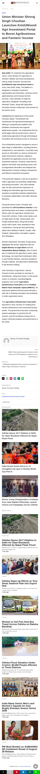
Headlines (5, 535)
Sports (4, 699)
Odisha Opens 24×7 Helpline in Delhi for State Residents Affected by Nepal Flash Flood (19, 436)
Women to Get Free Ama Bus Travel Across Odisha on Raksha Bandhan (20, 624)
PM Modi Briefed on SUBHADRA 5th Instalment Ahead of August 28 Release (20, 749)
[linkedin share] (15, 378)
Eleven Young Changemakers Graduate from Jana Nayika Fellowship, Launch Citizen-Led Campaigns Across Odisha (20, 502)
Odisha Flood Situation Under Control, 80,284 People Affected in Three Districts (19, 665)
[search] (37, 3)
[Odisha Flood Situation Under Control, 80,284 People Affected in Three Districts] (20, 646)
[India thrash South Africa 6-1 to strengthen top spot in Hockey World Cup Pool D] (20, 453)
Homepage (5, 8)
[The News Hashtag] (20, 3)
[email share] (7, 378)
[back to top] (35, 766)
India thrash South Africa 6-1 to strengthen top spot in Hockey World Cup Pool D (19, 469)
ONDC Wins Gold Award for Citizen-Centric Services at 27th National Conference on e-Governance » (23, 354)
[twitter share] (3, 378)
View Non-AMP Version (25, 766)
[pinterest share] (11, 378)
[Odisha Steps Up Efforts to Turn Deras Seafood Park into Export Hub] (20, 564)
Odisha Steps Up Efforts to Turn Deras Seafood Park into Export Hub (19, 583)
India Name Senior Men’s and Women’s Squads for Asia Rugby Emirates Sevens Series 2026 (19, 707)
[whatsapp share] (18, 378)
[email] (10, 772)
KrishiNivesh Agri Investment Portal (13, 396)
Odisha (4, 576)
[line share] (22, 378)
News (12, 8)
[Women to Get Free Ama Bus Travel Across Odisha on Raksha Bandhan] (20, 605)
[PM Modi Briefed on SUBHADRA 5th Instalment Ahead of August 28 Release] (20, 730)
